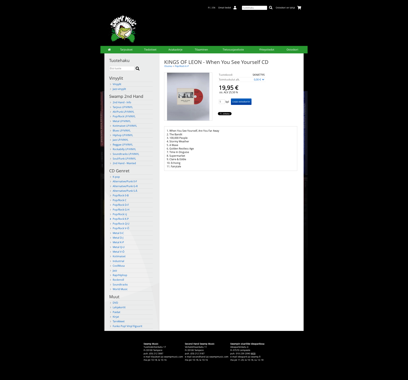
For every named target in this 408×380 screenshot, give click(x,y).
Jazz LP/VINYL (120, 140)
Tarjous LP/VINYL (123, 107)
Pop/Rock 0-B (121, 195)
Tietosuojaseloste (233, 49)
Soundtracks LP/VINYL (126, 154)
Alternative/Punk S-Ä (125, 191)
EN (213, 7)
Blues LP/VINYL (122, 130)
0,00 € (258, 79)
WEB (253, 353)
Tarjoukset (126, 49)
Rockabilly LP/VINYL (124, 149)
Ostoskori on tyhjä (285, 7)
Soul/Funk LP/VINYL (124, 158)
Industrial (118, 261)
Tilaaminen (201, 49)
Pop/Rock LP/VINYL (124, 116)
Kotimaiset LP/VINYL (125, 126)
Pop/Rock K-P (121, 219)
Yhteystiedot (266, 49)
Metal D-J (118, 237)
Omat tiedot (224, 7)
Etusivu (168, 66)
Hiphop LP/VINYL (123, 135)
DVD (115, 302)
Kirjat (116, 316)
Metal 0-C (118, 233)
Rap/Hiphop (120, 275)
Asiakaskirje (175, 49)
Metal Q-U (119, 247)
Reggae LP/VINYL (123, 144)
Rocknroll (118, 279)
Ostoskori (292, 49)
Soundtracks (120, 284)
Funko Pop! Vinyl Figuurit (127, 326)
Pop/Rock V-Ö (121, 228)
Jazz (115, 270)
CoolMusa (119, 265)
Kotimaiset (119, 256)
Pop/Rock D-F (121, 205)
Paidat (116, 312)
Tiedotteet (150, 49)
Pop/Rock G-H (121, 209)
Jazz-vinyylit (119, 89)
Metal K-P (118, 242)
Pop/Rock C (119, 200)
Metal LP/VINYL (122, 121)
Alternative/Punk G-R (125, 186)
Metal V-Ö (118, 251)
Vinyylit (117, 84)
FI (209, 7)
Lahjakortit (119, 307)
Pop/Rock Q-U (121, 223)
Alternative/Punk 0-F (125, 181)
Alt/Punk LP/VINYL (123, 111)
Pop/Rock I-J (120, 214)
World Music (120, 289)
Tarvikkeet (119, 321)
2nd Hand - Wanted (124, 163)
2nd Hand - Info (122, 102)
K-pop (116, 177)
